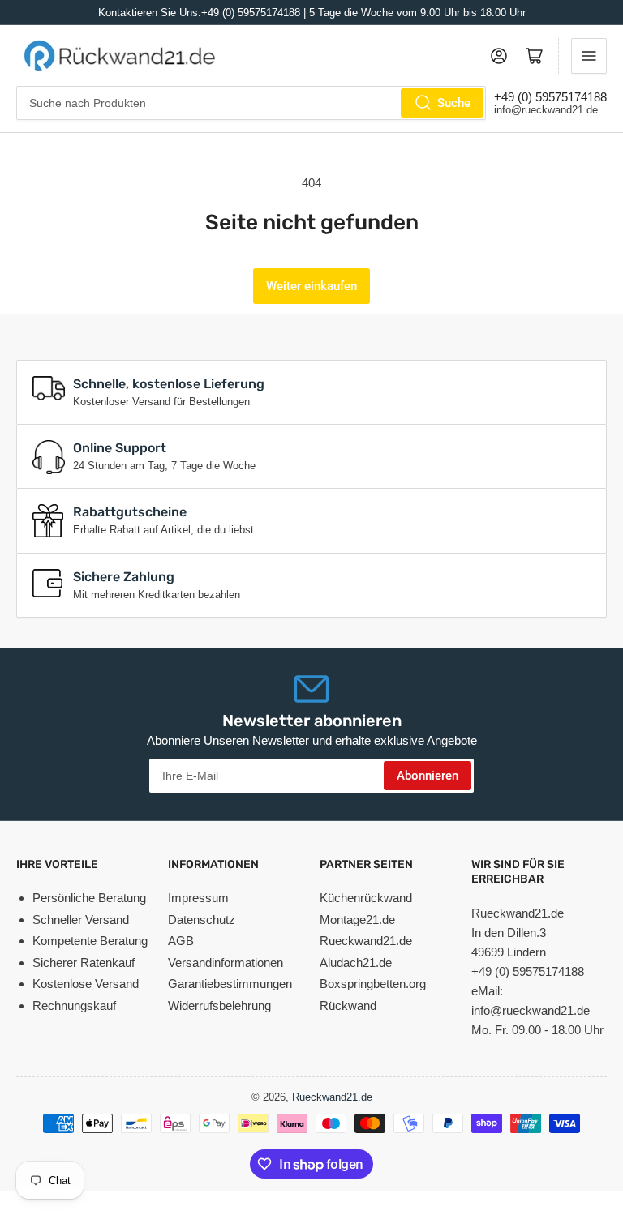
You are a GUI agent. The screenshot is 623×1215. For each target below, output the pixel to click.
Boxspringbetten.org (373, 983)
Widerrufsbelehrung (219, 1005)
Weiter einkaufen (311, 286)
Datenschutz (201, 919)
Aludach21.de (356, 962)
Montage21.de (357, 919)
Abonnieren (427, 775)
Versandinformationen (225, 962)
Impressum (198, 898)
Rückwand (348, 1005)
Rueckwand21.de (366, 941)
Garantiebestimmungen (230, 983)
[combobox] (251, 103)
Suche (453, 103)
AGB (181, 941)
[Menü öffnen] (589, 56)
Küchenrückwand (366, 898)
